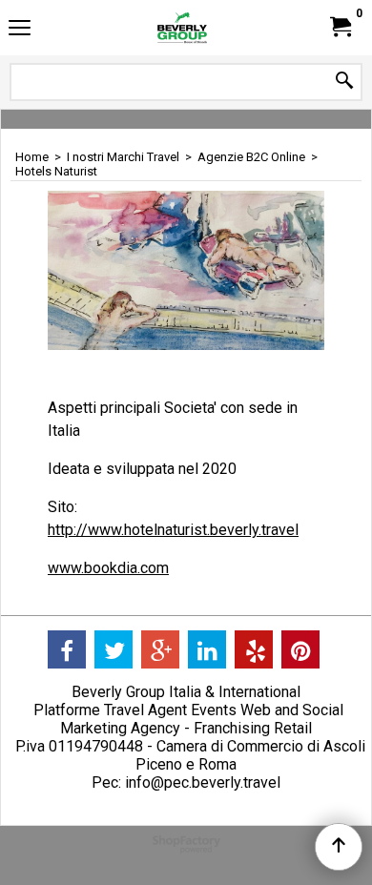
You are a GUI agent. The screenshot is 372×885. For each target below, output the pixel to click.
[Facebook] (67, 649)
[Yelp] (254, 649)
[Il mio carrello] (339, 27)
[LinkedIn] (207, 649)
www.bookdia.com (108, 568)
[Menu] (20, 30)
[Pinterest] (300, 649)
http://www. (86, 530)
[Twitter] (113, 649)
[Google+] (160, 649)
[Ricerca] (344, 82)
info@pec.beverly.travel (202, 782)
